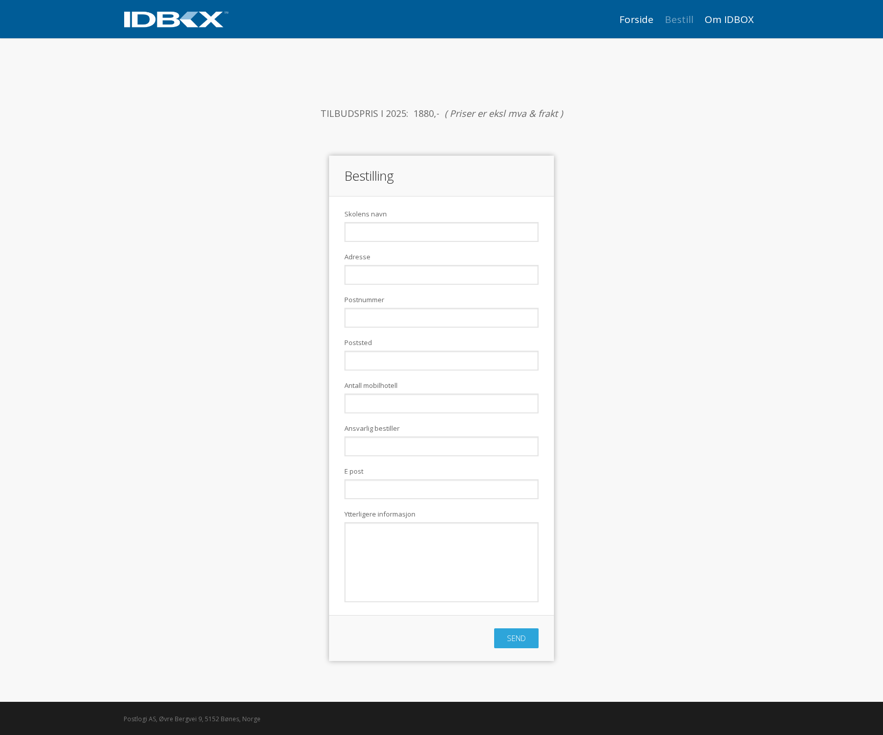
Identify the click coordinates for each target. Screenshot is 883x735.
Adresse (357, 256)
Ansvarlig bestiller (372, 428)
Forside (636, 19)
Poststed (358, 342)
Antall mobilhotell (371, 385)
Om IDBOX (729, 19)
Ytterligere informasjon (379, 514)
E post (353, 471)
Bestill (679, 19)
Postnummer (364, 299)
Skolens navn (365, 213)
